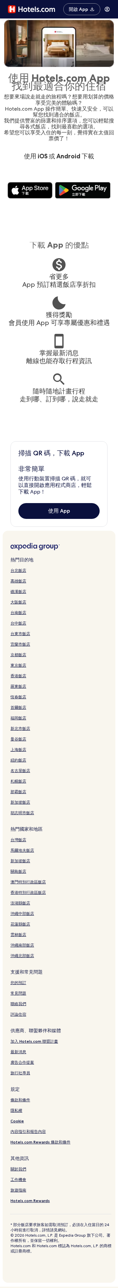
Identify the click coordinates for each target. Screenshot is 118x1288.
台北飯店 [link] (18, 570)
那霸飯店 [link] (18, 791)
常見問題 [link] (18, 993)
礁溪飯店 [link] (18, 591)
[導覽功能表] (107, 9)
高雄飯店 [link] (18, 580)
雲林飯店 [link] (18, 934)
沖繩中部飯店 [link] (22, 913)
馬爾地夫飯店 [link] (22, 850)
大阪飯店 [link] (18, 602)
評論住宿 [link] (18, 1014)
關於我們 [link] (18, 1169)
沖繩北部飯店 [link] (22, 955)
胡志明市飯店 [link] (22, 812)
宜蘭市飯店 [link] (20, 644)
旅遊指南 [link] (18, 1190)
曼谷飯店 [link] (18, 739)
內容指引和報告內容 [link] (28, 1131)
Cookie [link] (17, 1120)
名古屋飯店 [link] (20, 770)
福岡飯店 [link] (18, 717)
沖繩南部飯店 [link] (22, 945)
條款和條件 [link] (20, 1099)
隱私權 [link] (16, 1110)
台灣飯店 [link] (18, 839)
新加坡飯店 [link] (20, 802)
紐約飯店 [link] (18, 760)
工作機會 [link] (18, 1179)
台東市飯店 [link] (20, 633)
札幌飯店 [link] (18, 781)
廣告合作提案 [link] (22, 1062)
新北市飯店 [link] (20, 728)
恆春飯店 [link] (18, 696)
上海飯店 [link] (18, 749)
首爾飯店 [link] (18, 707)
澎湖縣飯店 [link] (20, 902)
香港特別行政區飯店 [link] (28, 892)
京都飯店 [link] (18, 654)
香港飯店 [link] (18, 675)
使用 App (59, 511)
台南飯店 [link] (18, 612)
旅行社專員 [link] (20, 1072)
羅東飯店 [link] (18, 686)
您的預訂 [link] (18, 982)
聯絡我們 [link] (18, 1003)
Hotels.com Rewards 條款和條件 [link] (40, 1142)
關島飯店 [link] (18, 871)
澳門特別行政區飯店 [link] (28, 881)
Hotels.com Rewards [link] (30, 1200)
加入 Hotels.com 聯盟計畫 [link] (34, 1041)
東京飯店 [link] (18, 665)
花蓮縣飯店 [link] (20, 924)
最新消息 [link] (18, 1051)
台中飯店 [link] (18, 623)
